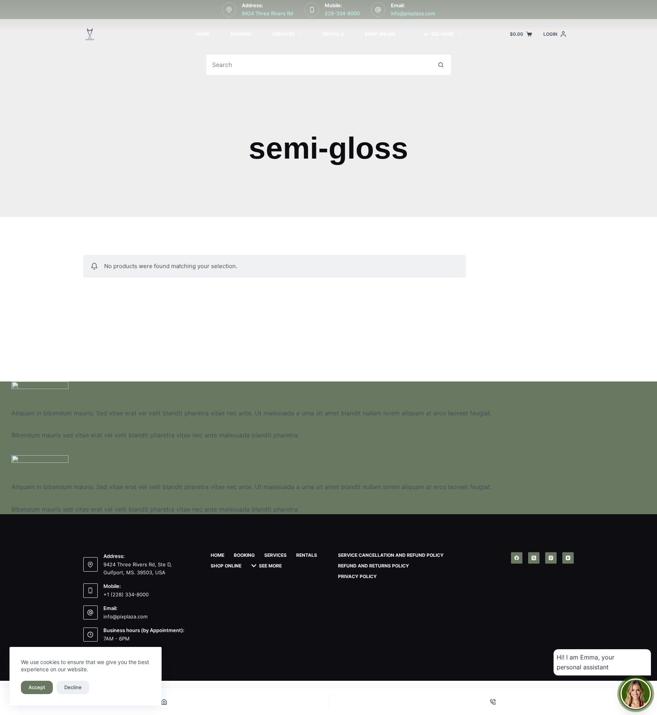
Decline (73, 687)
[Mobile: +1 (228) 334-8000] (90, 590)
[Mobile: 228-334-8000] (312, 9)
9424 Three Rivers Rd (267, 13)
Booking (240, 34)
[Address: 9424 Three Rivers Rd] (229, 9)
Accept (37, 687)
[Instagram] (551, 558)
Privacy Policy (357, 576)
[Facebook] (516, 558)
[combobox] (318, 64)
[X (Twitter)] (534, 558)
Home (202, 34)
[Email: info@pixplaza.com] (378, 9)
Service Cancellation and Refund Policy (391, 555)
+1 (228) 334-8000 (126, 594)
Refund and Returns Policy (373, 566)
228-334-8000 (342, 13)
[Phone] (493, 701)
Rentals (333, 34)
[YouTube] (568, 558)
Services (283, 34)
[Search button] (441, 65)
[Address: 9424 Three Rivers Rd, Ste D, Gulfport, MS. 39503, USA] (90, 564)
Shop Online (380, 34)
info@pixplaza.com (413, 13)
